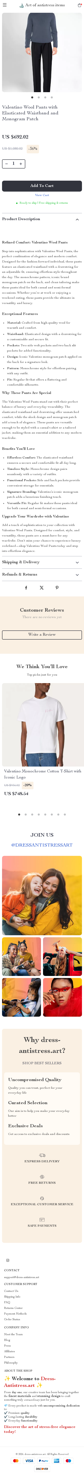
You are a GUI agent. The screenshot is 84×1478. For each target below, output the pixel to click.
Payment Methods (15, 1314)
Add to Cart (42, 186)
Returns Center (13, 1308)
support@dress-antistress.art (21, 1277)
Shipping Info (12, 1297)
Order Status (12, 1319)
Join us (42, 835)
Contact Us (11, 1291)
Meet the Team (13, 1334)
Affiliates (9, 1351)
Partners (9, 1357)
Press (7, 1346)
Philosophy (11, 1363)
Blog (7, 1340)
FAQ (7, 1302)
